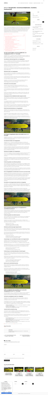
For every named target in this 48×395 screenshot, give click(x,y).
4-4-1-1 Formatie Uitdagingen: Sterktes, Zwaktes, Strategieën (37, 31)
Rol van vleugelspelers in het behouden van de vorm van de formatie (12, 43)
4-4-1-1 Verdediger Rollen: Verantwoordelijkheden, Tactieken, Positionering (39, 374)
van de (7, 114)
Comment (5, 344)
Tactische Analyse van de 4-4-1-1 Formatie (38, 43)
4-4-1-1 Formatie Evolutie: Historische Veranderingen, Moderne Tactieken (37, 36)
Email (14, 354)
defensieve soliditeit (6, 153)
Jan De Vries (10, 329)
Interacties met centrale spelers (8, 38)
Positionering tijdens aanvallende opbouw (9, 45)
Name (5, 354)
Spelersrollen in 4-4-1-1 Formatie (18, 323)
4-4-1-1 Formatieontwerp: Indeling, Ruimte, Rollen (38, 29)
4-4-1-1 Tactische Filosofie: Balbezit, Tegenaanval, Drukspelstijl (25, 335)
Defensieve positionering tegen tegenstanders (10, 46)
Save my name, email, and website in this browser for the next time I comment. (14, 358)
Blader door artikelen (35, 15)
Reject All (9, 391)
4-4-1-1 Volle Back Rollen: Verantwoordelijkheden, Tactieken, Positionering (19, 374)
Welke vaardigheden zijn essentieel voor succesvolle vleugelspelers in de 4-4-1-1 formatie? (14, 49)
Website (23, 354)
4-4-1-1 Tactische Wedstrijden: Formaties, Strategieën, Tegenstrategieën (10, 335)
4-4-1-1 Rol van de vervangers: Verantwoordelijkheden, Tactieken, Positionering (29, 374)
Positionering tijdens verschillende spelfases (9, 42)
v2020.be (6, 3)
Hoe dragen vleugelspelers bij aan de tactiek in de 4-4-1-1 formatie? (11, 40)
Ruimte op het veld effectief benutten (9, 48)
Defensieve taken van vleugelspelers (9, 37)
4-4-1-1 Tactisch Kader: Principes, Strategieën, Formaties (38, 34)
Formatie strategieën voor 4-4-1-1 (37, 40)
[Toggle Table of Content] (24, 35)
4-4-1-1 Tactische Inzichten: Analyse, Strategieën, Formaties (37, 27)
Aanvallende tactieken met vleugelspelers (9, 41)
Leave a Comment (11, 323)
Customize (4, 391)
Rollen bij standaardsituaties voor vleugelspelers (10, 39)
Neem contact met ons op (36, 17)
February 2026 (34, 48)
